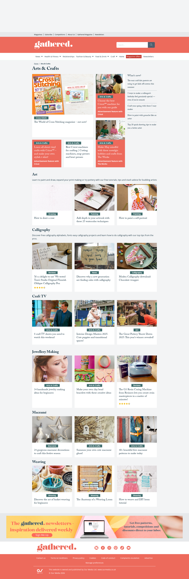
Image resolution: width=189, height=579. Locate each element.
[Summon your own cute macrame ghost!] (94, 429)
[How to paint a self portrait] (137, 197)
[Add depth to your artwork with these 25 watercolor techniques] (94, 197)
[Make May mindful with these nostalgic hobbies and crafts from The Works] (110, 130)
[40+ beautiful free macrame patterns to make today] (137, 429)
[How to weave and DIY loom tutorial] (137, 479)
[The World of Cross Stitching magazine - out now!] (62, 94)
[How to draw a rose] (52, 197)
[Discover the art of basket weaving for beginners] (52, 479)
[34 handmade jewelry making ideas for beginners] (52, 369)
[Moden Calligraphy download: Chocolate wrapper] (137, 256)
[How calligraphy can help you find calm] (94, 256)
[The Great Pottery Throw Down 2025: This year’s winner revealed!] (137, 313)
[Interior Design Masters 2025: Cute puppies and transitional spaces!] (94, 313)
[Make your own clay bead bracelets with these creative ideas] (94, 369)
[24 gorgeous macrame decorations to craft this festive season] (52, 429)
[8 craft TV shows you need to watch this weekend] (52, 313)
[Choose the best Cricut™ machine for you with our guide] (110, 84)
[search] (151, 45)
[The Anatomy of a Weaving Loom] (94, 479)
